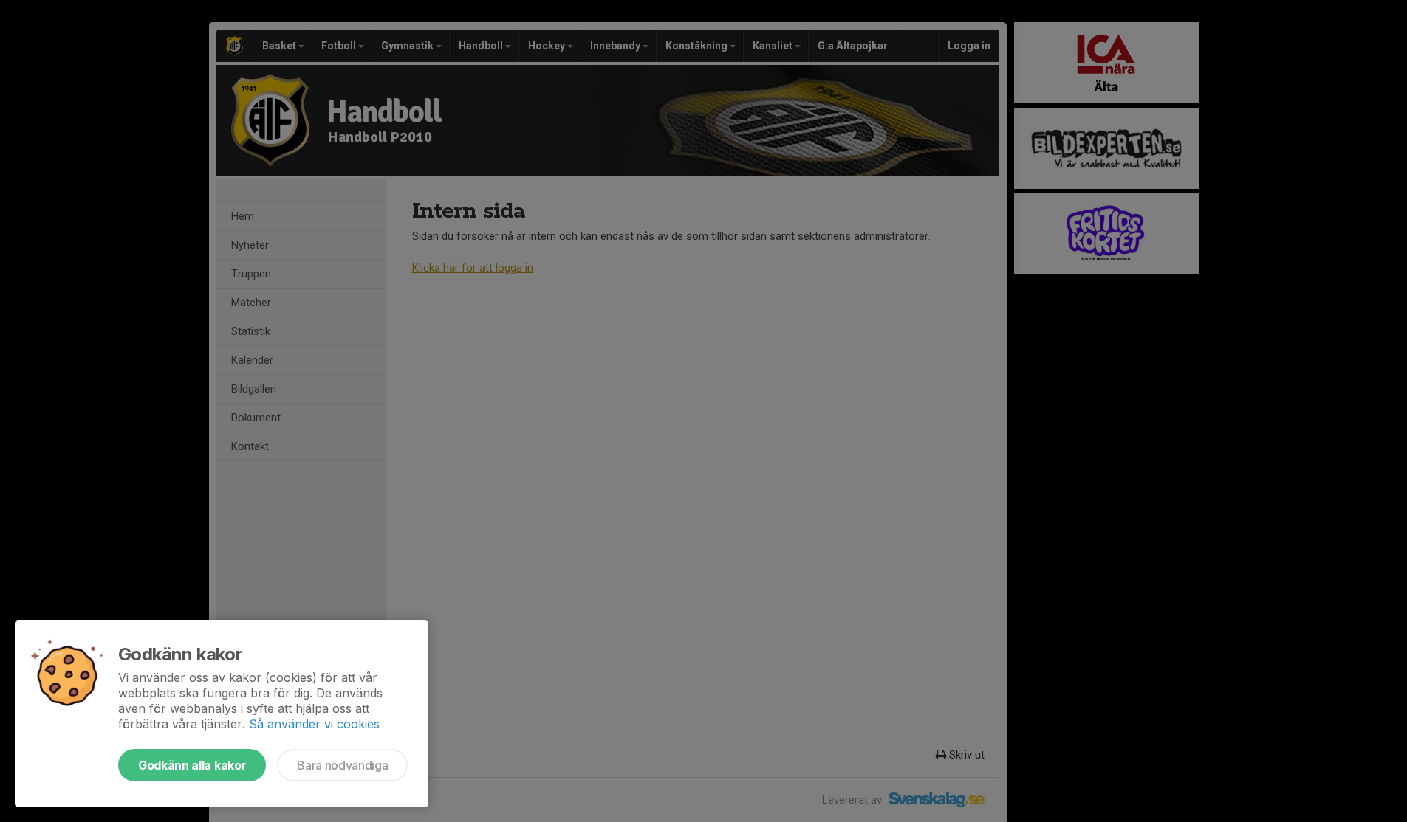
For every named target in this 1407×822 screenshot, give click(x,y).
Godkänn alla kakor (192, 765)
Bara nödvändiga (342, 765)
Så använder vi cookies (314, 723)
